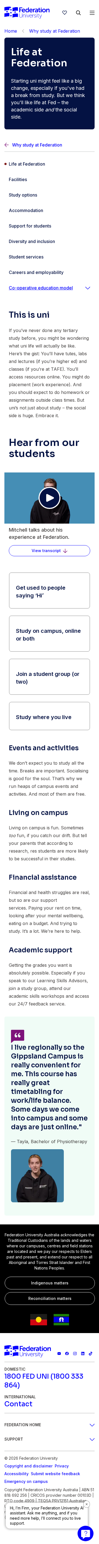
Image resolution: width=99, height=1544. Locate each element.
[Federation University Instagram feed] (75, 1354)
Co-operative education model (41, 288)
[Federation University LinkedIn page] (83, 1354)
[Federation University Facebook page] (67, 1354)
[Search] (78, 13)
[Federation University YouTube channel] (59, 1354)
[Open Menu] (92, 13)
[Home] (27, 13)
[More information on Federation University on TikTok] (91, 1354)
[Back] (23, 31)
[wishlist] (64, 13)
